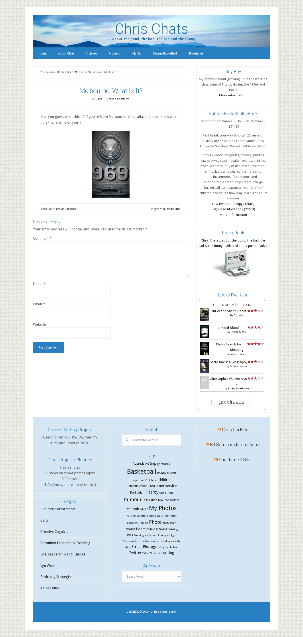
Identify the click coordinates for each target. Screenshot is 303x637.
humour (133, 499)
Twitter (135, 552)
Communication (137, 486)
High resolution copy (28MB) (233, 209)
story (128, 547)
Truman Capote (238, 332)
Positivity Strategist (56, 577)
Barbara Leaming (238, 366)
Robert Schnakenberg (238, 388)
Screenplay (163, 535)
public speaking (157, 529)
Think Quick (49, 588)
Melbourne (173, 208)
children (164, 479)
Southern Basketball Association (141, 541)
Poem (141, 529)
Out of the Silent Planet (228, 311)
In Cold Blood (228, 328)
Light (161, 500)
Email (39, 304)
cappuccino (138, 480)
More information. (233, 95)
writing (168, 552)
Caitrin (45, 520)
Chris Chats (151, 28)
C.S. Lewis (238, 315)
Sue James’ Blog (235, 459)
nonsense (133, 523)
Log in (173, 611)
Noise (173, 515)
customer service (162, 485)
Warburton (155, 553)
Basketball (141, 471)
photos (130, 529)
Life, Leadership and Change (62, 554)
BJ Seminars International (235, 444)
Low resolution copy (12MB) (233, 204)
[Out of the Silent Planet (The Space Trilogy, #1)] (204, 320)
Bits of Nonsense (66, 208)
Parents (144, 523)
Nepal (166, 515)
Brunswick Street (166, 472)
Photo (155, 522)
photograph (169, 523)
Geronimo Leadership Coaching (65, 543)
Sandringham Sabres (145, 535)
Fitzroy (151, 492)
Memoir (132, 508)
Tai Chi (168, 547)
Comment (42, 238)
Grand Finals (166, 492)
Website (39, 324)
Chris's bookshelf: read (232, 304)
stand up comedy (170, 541)
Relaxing (173, 529)
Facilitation (137, 492)
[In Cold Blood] (204, 337)
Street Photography (148, 546)
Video (145, 553)
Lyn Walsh (48, 565)
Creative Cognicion (55, 532)
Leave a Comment (118, 99)
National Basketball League (141, 515)
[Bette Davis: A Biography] (204, 372)
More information (233, 215)
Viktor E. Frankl (238, 354)
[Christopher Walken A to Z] (204, 388)
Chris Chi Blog (235, 429)
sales (129, 535)
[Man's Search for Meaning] (204, 354)
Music (144, 509)
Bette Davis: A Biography (228, 362)
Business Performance (58, 509)
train (175, 547)
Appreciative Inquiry (146, 463)
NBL (159, 515)
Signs (173, 535)
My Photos (163, 508)
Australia (165, 463)
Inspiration (150, 500)
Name (39, 284)
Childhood (151, 480)
